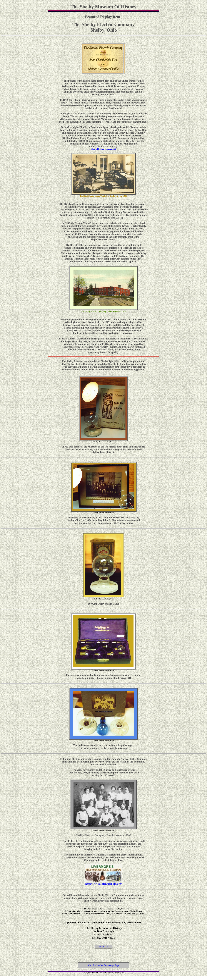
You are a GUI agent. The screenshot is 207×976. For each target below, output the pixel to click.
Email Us (103, 946)
